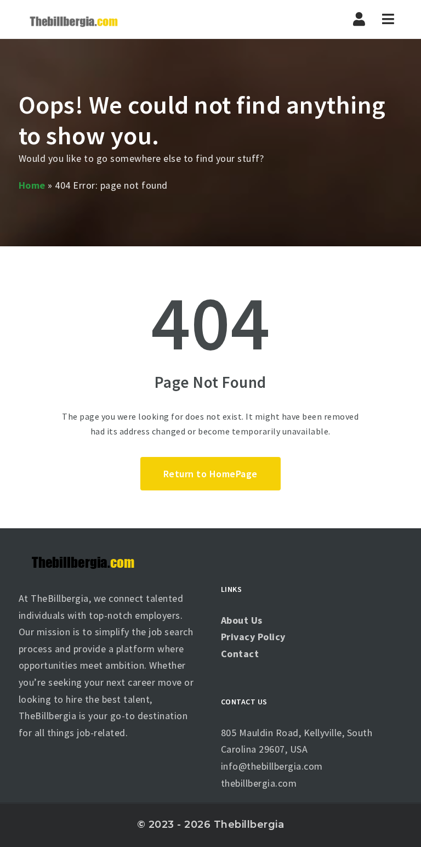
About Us (242, 620)
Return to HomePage (210, 473)
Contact (240, 653)
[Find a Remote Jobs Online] (74, 19)
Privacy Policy (253, 636)
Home (32, 185)
